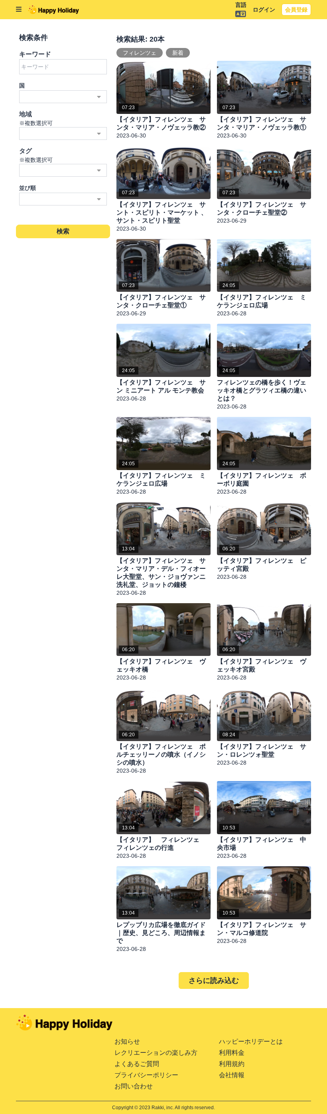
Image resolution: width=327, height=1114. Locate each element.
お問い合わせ (133, 1086)
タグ (25, 150)
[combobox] (63, 96)
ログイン (264, 9)
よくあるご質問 (136, 1063)
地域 (25, 114)
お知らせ (127, 1041)
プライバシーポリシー (146, 1075)
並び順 (27, 188)
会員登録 (296, 9)
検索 (63, 231)
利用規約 (231, 1063)
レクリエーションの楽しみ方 (155, 1052)
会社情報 (231, 1075)
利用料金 (231, 1052)
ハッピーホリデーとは (251, 1041)
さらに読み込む (214, 980)
